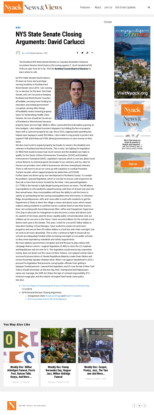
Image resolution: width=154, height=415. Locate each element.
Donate (108, 22)
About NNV (22, 405)
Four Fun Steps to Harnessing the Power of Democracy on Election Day (55, 285)
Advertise (29, 405)
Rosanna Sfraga (53, 296)
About (98, 7)
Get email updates (125, 7)
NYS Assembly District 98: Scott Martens (47, 299)
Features (85, 7)
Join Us (108, 7)
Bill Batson (15, 382)
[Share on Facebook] (77, 53)
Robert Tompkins (73, 296)
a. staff (26, 53)
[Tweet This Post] (82, 53)
